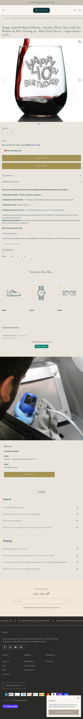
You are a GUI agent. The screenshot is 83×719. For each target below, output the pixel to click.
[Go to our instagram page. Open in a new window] (10, 647)
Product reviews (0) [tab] (9, 336)
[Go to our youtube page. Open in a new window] (15, 647)
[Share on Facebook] (18, 256)
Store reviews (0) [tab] (22, 336)
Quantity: (5, 128)
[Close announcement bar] (80, 2)
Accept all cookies (63, 712)
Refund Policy (29, 661)
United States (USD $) (13, 685)
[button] (40, 123)
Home (6, 18)
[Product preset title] (14, 293)
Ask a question (7, 249)
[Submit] (68, 601)
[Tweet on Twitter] (24, 256)
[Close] (78, 698)
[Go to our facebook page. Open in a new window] (4, 647)
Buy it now (41, 166)
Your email (18, 601)
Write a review (41, 346)
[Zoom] (80, 41)
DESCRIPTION (7, 176)
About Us (5, 661)
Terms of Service (30, 666)
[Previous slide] (3, 80)
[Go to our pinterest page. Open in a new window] (21, 647)
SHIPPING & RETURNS (10, 182)
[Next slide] (80, 80)
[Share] (12, 256)
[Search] (75, 10)
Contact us (29, 474)
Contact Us (6, 674)
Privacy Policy (29, 670)
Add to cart (41, 158)
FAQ (4, 666)
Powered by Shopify (20, 700)
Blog (4, 670)
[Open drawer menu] (3, 10)
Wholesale (49, 661)
